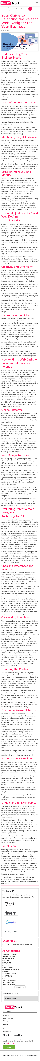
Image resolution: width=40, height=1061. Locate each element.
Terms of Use (7, 1029)
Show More (20, 987)
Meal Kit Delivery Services (11, 969)
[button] (36, 3)
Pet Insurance (7, 979)
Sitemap (5, 1021)
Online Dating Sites (9, 973)
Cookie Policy (10, 1043)
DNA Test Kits (7, 964)
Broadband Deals (8, 958)
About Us (6, 1015)
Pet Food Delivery (8, 977)
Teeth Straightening (9, 981)
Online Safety (7, 975)
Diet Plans (5, 960)
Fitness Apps (6, 966)
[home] (10, 3)
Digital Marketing (8, 962)
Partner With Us (8, 1018)
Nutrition (5, 971)
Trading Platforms (8, 984)
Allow (9, 1047)
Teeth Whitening (8, 982)
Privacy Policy (7, 1031)
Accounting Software (9, 955)
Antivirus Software (8, 956)
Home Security (7, 968)
